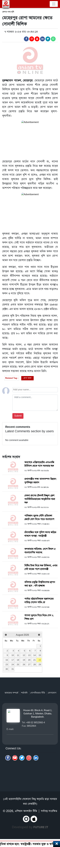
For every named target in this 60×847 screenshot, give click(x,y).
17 (13, 660)
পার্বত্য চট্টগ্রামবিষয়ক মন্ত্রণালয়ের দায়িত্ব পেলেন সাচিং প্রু (39, 600)
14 (34, 655)
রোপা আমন (27, 378)
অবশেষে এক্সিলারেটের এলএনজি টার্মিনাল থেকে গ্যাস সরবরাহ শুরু (39, 464)
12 (24, 655)
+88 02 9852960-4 (35, 722)
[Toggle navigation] (54, 4)
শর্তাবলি (24, 692)
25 (18, 664)
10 (13, 655)
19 (24, 660)
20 (29, 660)
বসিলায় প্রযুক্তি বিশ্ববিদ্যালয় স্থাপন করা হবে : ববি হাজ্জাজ (39, 584)
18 (18, 660)
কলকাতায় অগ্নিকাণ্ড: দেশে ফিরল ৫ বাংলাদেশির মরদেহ (40, 550)
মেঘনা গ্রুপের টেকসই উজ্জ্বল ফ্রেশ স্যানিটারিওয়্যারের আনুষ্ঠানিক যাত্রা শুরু (39, 499)
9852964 (31, 726)
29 (40, 664)
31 (13, 669)
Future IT (40, 827)
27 (29, 664)
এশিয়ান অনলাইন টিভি (26, 811)
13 (29, 655)
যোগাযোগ (52, 692)
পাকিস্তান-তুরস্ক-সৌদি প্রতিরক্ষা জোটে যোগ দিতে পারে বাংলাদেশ (39, 517)
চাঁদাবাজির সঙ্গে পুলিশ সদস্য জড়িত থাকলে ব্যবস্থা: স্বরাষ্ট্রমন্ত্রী (40, 534)
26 (24, 664)
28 (34, 664)
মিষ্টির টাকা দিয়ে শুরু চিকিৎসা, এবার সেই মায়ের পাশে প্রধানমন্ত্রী (40, 567)
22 (40, 660)
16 (7, 660)
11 (18, 655)
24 (13, 664)
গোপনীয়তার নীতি (37, 692)
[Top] (56, 829)
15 (40, 655)
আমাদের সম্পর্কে (11, 692)
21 (34, 660)
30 (7, 669)
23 (7, 664)
